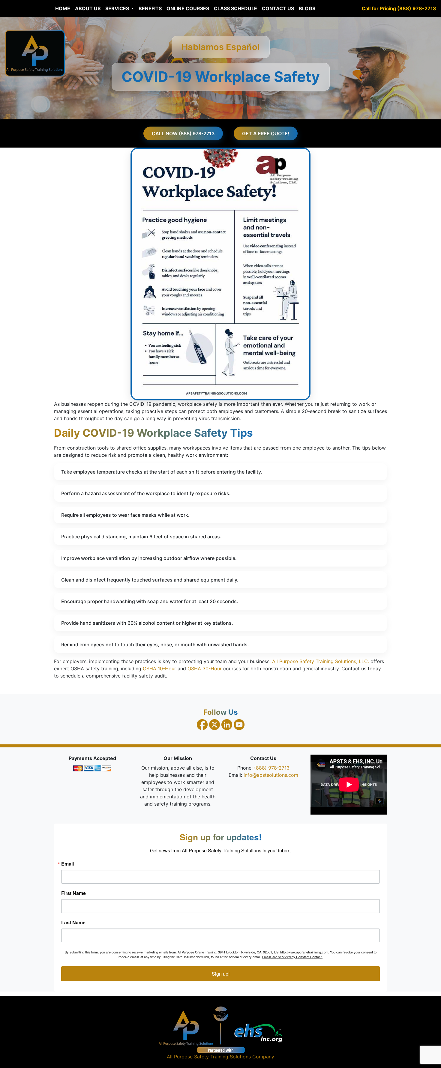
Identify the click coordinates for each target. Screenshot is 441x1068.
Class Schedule (235, 8)
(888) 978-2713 (272, 768)
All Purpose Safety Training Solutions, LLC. (320, 661)
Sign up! (221, 973)
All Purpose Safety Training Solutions (209, 1057)
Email (67, 863)
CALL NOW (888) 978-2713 (183, 133)
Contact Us (278, 8)
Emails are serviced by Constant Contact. (292, 956)
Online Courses (187, 8)
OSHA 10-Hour (159, 669)
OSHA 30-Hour (205, 669)
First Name (73, 893)
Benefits (150, 8)
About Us (87, 8)
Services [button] (117, 8)
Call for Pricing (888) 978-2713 (399, 8)
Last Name (73, 922)
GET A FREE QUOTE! (265, 133)
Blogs (307, 8)
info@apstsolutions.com (271, 775)
